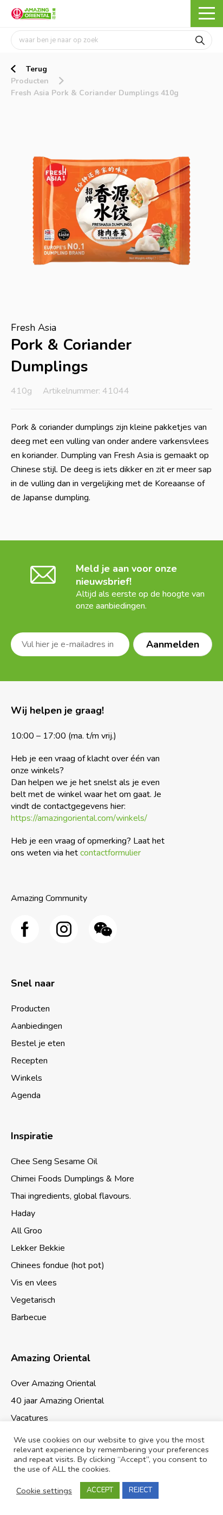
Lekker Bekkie (38, 1248)
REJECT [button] (140, 1490)
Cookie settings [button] (44, 1491)
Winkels (26, 1078)
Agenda (26, 1095)
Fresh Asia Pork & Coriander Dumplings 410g (95, 93)
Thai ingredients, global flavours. (71, 1196)
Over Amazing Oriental (53, 1383)
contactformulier (110, 853)
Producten (30, 81)
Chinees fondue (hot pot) (57, 1265)
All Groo (26, 1231)
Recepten (29, 1061)
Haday (23, 1213)
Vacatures (29, 1418)
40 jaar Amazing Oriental (57, 1401)
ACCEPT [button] (100, 1490)
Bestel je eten (38, 1043)
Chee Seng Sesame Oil (54, 1161)
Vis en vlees (34, 1283)
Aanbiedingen (36, 1026)
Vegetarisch (33, 1300)
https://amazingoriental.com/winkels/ (79, 818)
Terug (36, 69)
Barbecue (29, 1317)
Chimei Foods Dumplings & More (72, 1179)
